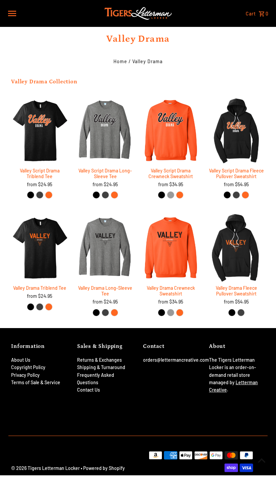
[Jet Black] (96, 195)
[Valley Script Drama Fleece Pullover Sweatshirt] (236, 130)
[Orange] (114, 195)
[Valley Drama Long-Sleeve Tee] (105, 248)
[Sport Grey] (170, 195)
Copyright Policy (28, 367)
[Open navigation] (54, 13)
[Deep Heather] (236, 195)
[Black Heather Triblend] (30, 195)
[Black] (227, 195)
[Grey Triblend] (39, 195)
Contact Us (88, 390)
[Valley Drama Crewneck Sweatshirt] (170, 248)
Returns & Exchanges (99, 360)
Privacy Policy (25, 375)
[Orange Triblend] (48, 195)
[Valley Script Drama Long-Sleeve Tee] (105, 130)
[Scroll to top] (261, 460)
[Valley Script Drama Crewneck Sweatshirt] (170, 130)
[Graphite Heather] (105, 195)
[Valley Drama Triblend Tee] (39, 248)
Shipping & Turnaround (101, 367)
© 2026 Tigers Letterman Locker (46, 468)
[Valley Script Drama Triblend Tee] (39, 130)
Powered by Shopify (104, 468)
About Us (20, 360)
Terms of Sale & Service (35, 382)
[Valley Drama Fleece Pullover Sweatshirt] (236, 248)
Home (120, 61)
